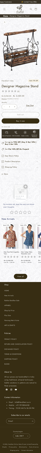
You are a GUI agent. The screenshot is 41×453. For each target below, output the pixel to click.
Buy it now (20, 121)
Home (5, 16)
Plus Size (7, 315)
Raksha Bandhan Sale (11, 300)
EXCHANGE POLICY (11, 349)
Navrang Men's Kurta (11, 320)
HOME (6, 290)
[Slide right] (25, 270)
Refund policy (23, 447)
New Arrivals (9, 295)
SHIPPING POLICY (11, 359)
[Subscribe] (32, 421)
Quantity (4, 102)
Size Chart (30, 105)
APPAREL (7, 305)
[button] (4, 9)
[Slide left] (15, 270)
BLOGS (7, 364)
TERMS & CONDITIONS (12, 354)
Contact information (27, 450)
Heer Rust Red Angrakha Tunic (11, 253)
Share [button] (6, 174)
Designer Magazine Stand (19, 16)
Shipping (4, 99)
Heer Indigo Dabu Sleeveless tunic (26, 253)
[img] (9, 91)
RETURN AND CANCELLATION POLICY (18, 344)
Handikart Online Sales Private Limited (19, 444)
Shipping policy (14, 450)
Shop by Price (9, 310)
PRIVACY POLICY (10, 339)
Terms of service (34, 447)
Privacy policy (13, 447)
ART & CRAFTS (9, 325)
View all (20, 276)
